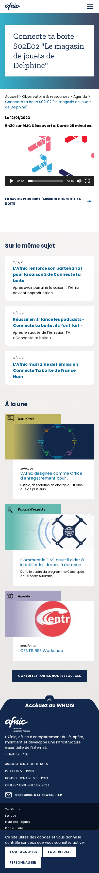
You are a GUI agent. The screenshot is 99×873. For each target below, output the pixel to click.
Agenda (80, 96)
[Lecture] (11, 181)
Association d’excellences (26, 764)
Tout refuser (59, 852)
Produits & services (21, 771)
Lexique (10, 815)
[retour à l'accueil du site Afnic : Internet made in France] (49, 724)
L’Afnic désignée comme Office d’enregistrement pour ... (51, 475)
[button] (49, 161)
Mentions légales (17, 822)
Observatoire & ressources (45, 96)
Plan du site (14, 828)
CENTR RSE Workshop (41, 651)
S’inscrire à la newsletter (38, 795)
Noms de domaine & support (26, 778)
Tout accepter (23, 852)
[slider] (45, 181)
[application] (49, 161)
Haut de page (18, 754)
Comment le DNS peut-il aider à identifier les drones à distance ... (52, 562)
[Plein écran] (87, 181)
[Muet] (79, 181)
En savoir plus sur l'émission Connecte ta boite (43, 201)
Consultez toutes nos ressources (49, 676)
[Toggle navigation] (90, 6)
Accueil (12, 96)
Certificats (13, 809)
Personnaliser (23, 862)
